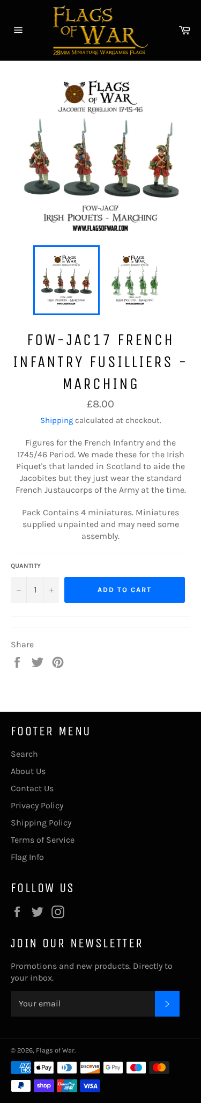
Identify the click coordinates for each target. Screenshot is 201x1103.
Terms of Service (43, 840)
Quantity (26, 565)
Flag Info (27, 857)
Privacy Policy (37, 805)
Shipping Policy (41, 822)
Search (24, 754)
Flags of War (55, 1050)
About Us (28, 771)
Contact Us (32, 788)
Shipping (56, 420)
